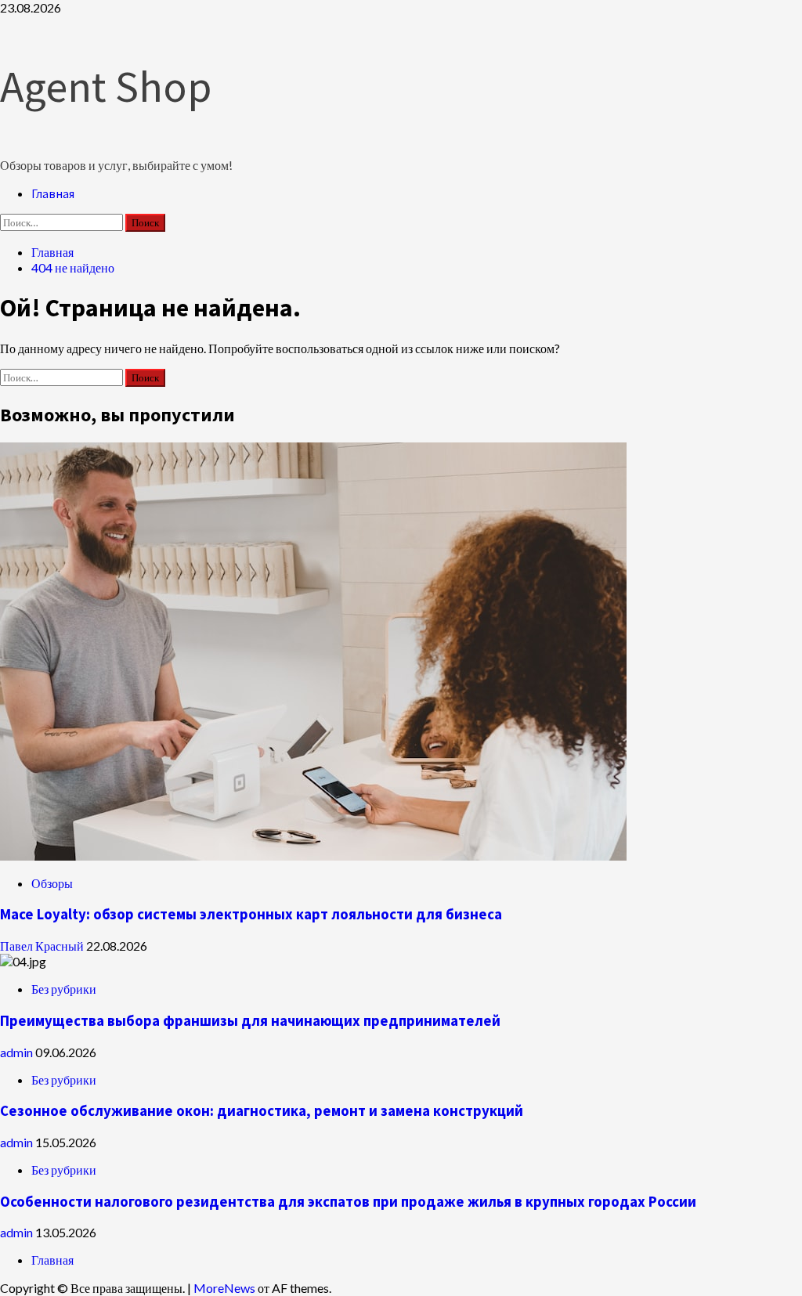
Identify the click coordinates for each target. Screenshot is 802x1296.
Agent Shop (105, 86)
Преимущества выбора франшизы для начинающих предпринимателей (250, 1021)
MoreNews (224, 1287)
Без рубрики (63, 988)
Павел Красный (43, 945)
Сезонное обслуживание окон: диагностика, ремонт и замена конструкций (261, 1111)
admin (17, 1052)
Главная (52, 193)
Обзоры (52, 882)
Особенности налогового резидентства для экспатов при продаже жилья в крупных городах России (348, 1202)
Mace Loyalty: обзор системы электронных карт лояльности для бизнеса (251, 914)
